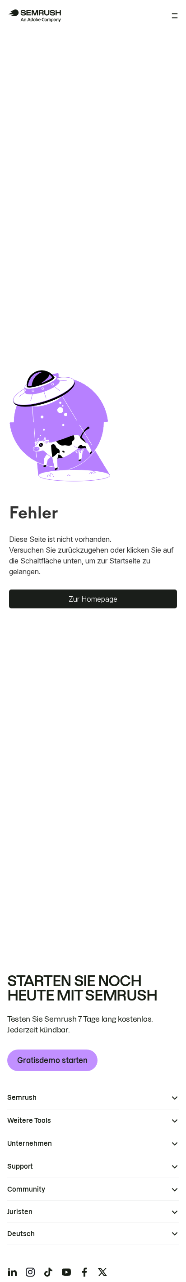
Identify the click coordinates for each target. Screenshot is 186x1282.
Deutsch (21, 1233)
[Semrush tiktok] (48, 1272)
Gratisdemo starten (52, 1060)
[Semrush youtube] (66, 1272)
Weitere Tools (29, 1120)
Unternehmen (29, 1143)
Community (26, 1189)
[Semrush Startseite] (34, 15)
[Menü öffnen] (175, 16)
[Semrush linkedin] (12, 1272)
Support (20, 1166)
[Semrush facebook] (84, 1272)
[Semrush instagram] (30, 1272)
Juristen (20, 1211)
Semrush (22, 1097)
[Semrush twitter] (102, 1272)
